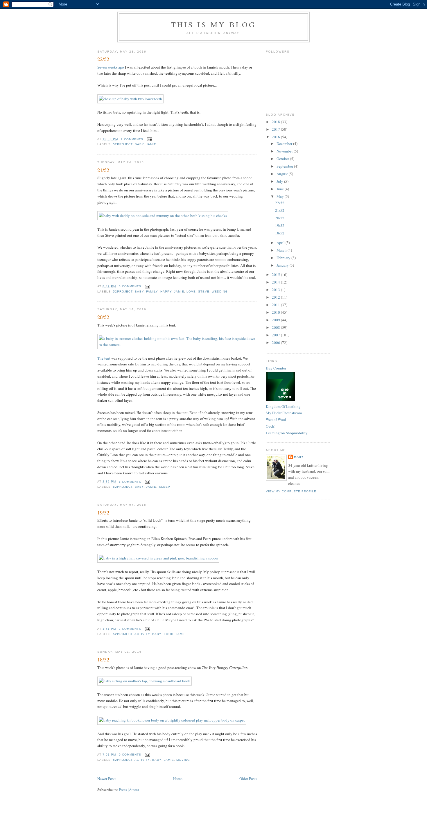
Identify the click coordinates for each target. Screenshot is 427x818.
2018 (276, 121)
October (283, 158)
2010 (276, 312)
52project (122, 144)
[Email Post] (148, 139)
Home (177, 778)
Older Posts (248, 778)
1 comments (130, 481)
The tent (103, 358)
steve (203, 291)
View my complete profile (291, 491)
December (285, 143)
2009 (276, 319)
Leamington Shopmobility (287, 432)
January (283, 265)
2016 (276, 136)
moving (183, 759)
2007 (276, 335)
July (280, 181)
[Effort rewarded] (144, 681)
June (281, 188)
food (168, 634)
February (284, 257)
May (281, 196)
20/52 (103, 316)
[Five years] (162, 215)
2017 (276, 129)
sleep (164, 486)
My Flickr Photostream (284, 412)
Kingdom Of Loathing (283, 406)
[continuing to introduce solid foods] (158, 558)
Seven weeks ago (110, 67)
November (285, 151)
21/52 (103, 169)
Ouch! (270, 426)
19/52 (103, 512)
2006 (276, 342)
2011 (276, 304)
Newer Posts (106, 778)
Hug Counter (276, 368)
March (282, 250)
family (152, 291)
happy (166, 291)
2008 (276, 327)
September (285, 166)
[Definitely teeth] (130, 98)
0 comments (130, 286)
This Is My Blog (213, 24)
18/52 (103, 659)
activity (142, 634)
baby (139, 144)
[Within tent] (177, 344)
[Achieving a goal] (171, 720)
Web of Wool (276, 419)
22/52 (103, 58)
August (283, 173)
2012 (276, 297)
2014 (276, 282)
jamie (151, 144)
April (281, 242)
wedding (220, 291)
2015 (276, 274)
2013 (276, 289)
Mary (299, 456)
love (191, 291)
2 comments (132, 139)
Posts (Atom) (129, 789)
